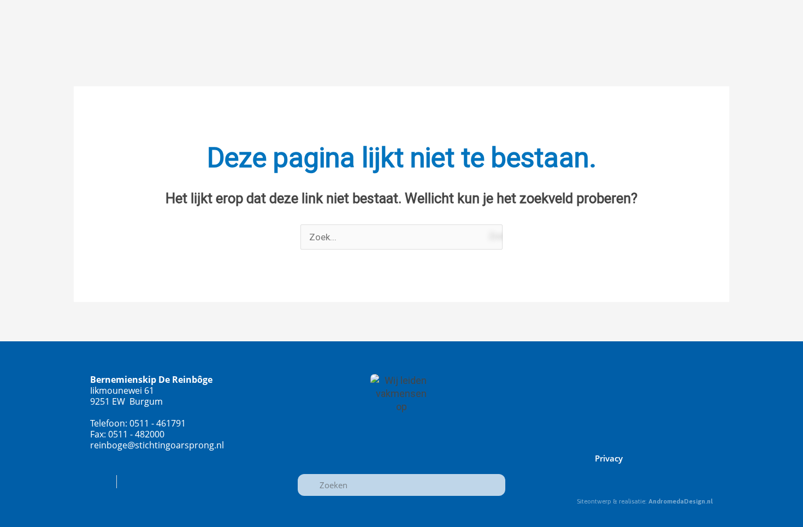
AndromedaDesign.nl (680, 501)
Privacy (609, 458)
